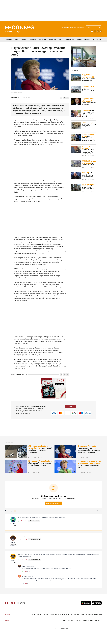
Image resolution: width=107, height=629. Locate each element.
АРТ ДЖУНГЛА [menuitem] (69, 40)
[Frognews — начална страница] (15, 603)
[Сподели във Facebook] (64, 98)
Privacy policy (64, 628)
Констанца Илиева (21, 374)
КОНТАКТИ (71, 620)
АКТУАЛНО (14, 98)
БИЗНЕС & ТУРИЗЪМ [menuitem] (83, 40)
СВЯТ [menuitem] (60, 40)
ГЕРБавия (24, 576)
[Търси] (100, 27)
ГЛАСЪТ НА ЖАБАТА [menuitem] (20, 40)
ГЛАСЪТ (39, 614)
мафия (13, 542)
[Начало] (92, 31)
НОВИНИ (32, 614)
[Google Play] (86, 603)
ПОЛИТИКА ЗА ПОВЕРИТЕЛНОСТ (92, 620)
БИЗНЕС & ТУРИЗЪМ (87, 614)
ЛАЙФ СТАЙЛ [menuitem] (97, 40)
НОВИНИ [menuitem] (9, 40)
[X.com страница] (98, 31)
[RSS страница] (100, 31)
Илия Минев (13, 524)
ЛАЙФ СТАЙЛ (98, 614)
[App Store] (97, 603)
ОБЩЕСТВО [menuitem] (42, 40)
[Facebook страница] (95, 31)
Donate (70, 407)
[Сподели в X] (67, 98)
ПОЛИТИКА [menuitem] (52, 40)
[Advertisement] (53, 10)
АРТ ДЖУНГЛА (75, 614)
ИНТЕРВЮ (46, 614)
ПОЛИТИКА (61, 614)
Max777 (13, 561)
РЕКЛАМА (78, 620)
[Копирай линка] (61, 98)
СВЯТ (67, 614)
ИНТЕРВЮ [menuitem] (33, 40)
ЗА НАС (64, 620)
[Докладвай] (25, 521)
